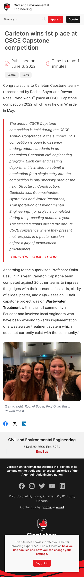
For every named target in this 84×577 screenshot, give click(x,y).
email (60, 507)
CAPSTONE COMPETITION (34, 257)
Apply (54, 19)
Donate (73, 19)
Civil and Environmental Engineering (31, 7)
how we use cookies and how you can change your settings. (43, 549)
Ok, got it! (42, 563)
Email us (42, 451)
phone (47, 507)
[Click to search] (44, 19)
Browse (9, 19)
